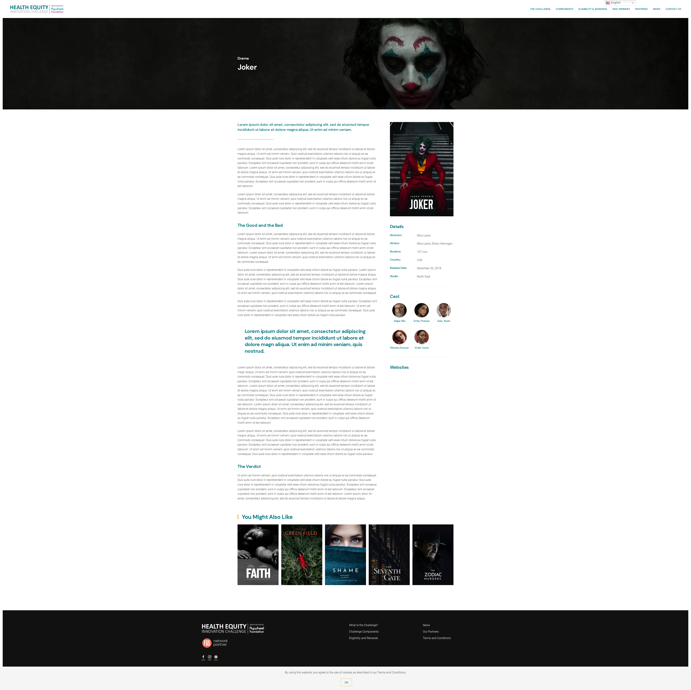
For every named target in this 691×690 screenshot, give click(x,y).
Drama (243, 58)
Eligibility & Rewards (593, 9)
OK (346, 682)
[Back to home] (37, 9)
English (615, 2)
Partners (641, 9)
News (656, 9)
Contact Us (673, 9)
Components (564, 9)
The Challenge (540, 9)
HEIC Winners (621, 9)
